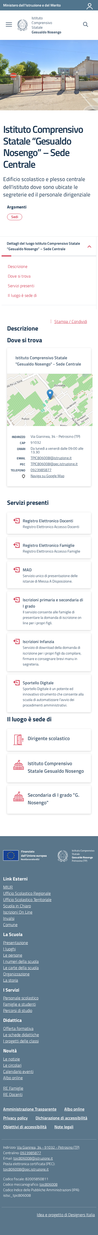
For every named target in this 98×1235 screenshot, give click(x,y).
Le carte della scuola (21, 967)
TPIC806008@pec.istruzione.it (54, 463)
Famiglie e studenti (19, 1004)
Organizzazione (16, 974)
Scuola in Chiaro (17, 906)
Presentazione (15, 942)
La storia (10, 980)
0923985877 (41, 469)
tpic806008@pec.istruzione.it (26, 1169)
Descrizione (17, 266)
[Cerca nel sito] (86, 25)
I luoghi (9, 949)
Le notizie (11, 1059)
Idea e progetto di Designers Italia (66, 1215)
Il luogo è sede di (22, 295)
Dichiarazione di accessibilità (61, 1118)
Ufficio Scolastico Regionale (27, 893)
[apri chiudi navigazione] (9, 25)
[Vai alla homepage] (22, 25)
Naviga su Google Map (47, 475)
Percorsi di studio (17, 1010)
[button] (49, 246)
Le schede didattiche (21, 1035)
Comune (10, 924)
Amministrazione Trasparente (29, 1109)
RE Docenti (12, 1094)
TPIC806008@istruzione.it (51, 457)
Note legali (63, 1127)
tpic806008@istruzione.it (33, 1158)
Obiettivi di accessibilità (25, 1127)
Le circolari (12, 1065)
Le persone (12, 955)
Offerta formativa (18, 1028)
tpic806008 (48, 1184)
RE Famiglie (13, 1088)
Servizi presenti (21, 286)
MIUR (8, 887)
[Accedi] (90, 5)
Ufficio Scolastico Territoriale (27, 899)
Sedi (14, 216)
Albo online (13, 1078)
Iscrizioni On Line (17, 912)
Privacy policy (15, 1118)
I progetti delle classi (21, 1041)
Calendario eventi (18, 1071)
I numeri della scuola (21, 961)
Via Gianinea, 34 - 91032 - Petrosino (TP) (48, 1147)
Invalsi (8, 918)
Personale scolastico (20, 998)
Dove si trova (19, 276)
